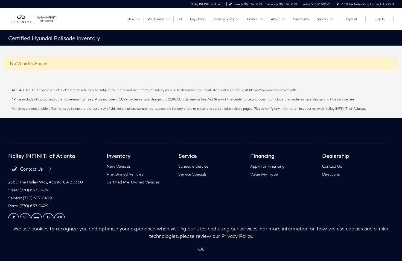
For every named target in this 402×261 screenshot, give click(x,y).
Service (187, 155)
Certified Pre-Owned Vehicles (133, 182)
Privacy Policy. (237, 236)
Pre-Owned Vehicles (125, 174)
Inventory (118, 155)
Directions (331, 174)
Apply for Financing (267, 166)
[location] (338, 4)
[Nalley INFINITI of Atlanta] (33, 18)
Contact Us (31, 168)
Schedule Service (193, 166)
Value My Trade (264, 174)
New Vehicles (119, 166)
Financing (262, 155)
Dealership (335, 155)
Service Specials (192, 174)
